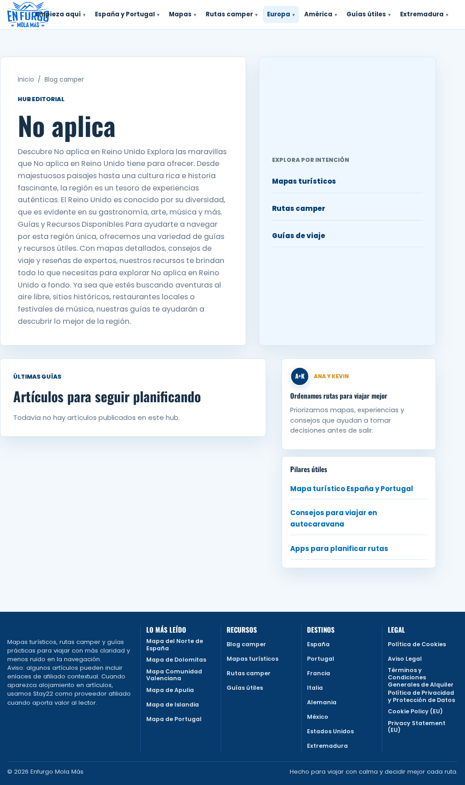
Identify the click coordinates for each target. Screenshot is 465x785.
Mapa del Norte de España (174, 645)
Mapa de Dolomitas (176, 659)
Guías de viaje (298, 235)
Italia (315, 688)
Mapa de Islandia (172, 704)
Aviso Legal (405, 659)
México (317, 717)
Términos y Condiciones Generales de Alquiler (421, 677)
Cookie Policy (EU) (415, 711)
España (318, 644)
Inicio (26, 79)
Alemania (321, 702)
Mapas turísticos (304, 181)
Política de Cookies (417, 644)
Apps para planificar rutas (339, 548)
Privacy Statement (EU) (416, 727)
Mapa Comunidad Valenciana (174, 675)
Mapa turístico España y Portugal (351, 488)
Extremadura (327, 746)
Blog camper (64, 79)
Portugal (320, 659)
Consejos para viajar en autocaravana (333, 518)
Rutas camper (298, 208)
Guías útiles (245, 688)
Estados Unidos (330, 731)
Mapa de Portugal (174, 719)
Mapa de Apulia (170, 690)
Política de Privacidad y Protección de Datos (421, 696)
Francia (318, 673)
